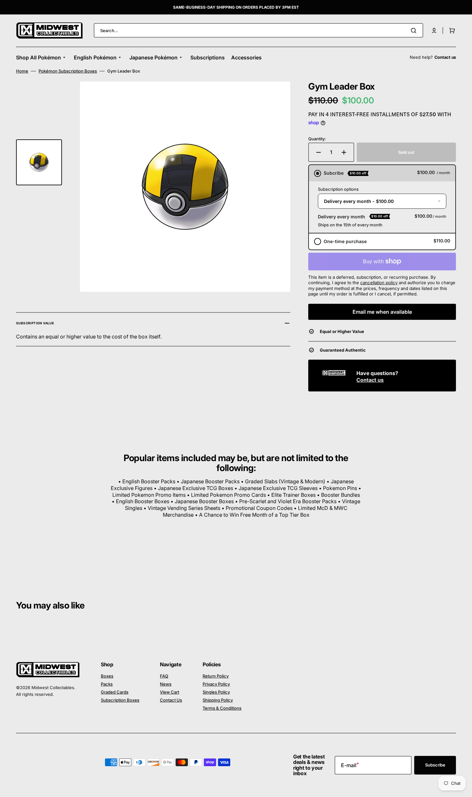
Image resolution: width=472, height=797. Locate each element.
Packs (107, 684)
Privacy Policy (216, 684)
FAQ (164, 676)
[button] (434, 30)
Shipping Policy (218, 700)
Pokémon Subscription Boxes (68, 71)
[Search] (414, 30)
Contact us (370, 380)
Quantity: (317, 138)
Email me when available (382, 312)
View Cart (169, 692)
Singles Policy (216, 692)
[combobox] (258, 30)
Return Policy (216, 676)
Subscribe (435, 764)
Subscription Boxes (120, 700)
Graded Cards (114, 692)
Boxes (107, 676)
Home (22, 71)
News (165, 684)
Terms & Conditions (222, 708)
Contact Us (171, 700)
